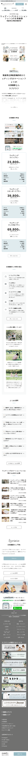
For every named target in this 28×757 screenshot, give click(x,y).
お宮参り (7, 626)
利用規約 (5, 721)
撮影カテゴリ (7, 712)
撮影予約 (20, 754)
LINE (4, 744)
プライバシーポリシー (8, 723)
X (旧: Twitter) (6, 739)
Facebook (5, 741)
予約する (19, 4)
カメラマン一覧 (7, 623)
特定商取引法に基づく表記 (9, 725)
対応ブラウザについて (8, 728)
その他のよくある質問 (14, 463)
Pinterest (5, 746)
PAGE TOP (14, 613)
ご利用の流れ (7, 621)
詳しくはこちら (14, 255)
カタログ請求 (14, 578)
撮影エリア (7, 714)
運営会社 (5, 719)
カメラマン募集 (6, 730)
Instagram (5, 737)
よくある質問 (14, 573)
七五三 (7, 629)
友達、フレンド (7, 634)
